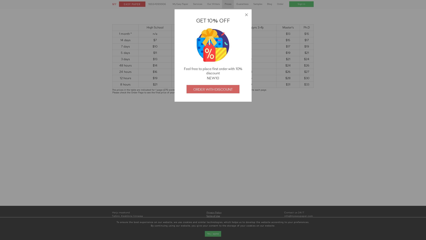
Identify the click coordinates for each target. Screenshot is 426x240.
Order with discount (213, 90)
